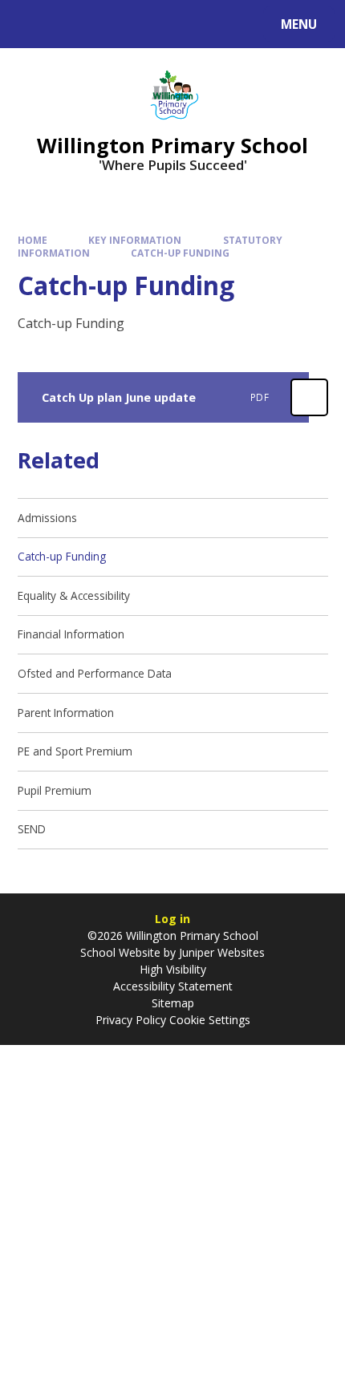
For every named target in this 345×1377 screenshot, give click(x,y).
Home (32, 239)
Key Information (134, 239)
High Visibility (173, 969)
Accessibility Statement (173, 986)
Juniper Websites (220, 952)
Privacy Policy (130, 1019)
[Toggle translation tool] (72, 24)
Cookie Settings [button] (209, 1019)
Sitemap (173, 1002)
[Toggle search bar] (31, 24)
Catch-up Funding (180, 252)
